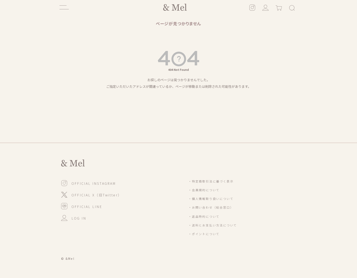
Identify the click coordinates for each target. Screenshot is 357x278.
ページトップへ (315, 250)
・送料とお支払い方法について (212, 225)
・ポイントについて (204, 234)
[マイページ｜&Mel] (265, 7)
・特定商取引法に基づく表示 (210, 181)
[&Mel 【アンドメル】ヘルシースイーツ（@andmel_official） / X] (91, 194)
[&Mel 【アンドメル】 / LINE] (81, 205)
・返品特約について (204, 216)
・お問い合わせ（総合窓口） (210, 207)
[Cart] (279, 7)
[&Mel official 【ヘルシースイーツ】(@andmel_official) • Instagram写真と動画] (252, 7)
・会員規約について (204, 190)
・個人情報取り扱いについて (210, 199)
